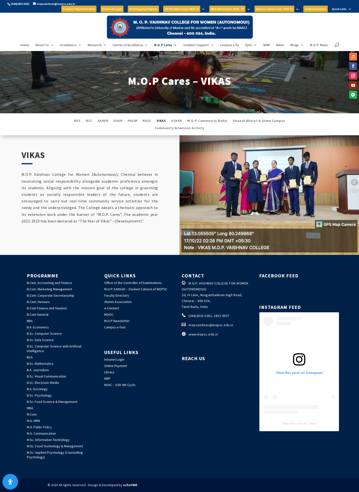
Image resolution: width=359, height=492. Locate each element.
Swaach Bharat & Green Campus (259, 121)
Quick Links (339, 9)
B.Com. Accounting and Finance (49, 283)
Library (109, 372)
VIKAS (161, 121)
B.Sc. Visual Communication (46, 376)
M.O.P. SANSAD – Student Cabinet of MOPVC (135, 289)
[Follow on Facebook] (353, 66)
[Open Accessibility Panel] (10, 482)
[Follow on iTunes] (353, 57)
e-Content (111, 308)
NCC (89, 121)
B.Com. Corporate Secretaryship (50, 295)
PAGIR (132, 121)
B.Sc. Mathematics (40, 363)
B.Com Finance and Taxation (47, 308)
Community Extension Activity (179, 128)
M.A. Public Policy (39, 427)
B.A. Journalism (38, 370)
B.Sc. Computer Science (44, 333)
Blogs (294, 45)
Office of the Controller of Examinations (133, 283)
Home (24, 45)
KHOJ (147, 121)
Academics (68, 45)
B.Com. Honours (38, 302)
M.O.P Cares (163, 45)
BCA (30, 357)
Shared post (292, 423)
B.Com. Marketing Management (49, 289)
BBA (30, 321)
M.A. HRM (33, 421)
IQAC (248, 45)
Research (95, 45)
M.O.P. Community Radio (207, 121)
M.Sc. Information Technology (48, 440)
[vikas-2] (269, 253)
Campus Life (229, 45)
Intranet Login (114, 359)
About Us (42, 45)
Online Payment (115, 366)
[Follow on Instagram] (353, 76)
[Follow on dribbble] (353, 95)
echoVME (130, 485)
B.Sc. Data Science (40, 340)
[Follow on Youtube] (353, 85)
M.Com (32, 414)
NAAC (280, 45)
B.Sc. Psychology (39, 395)
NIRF (266, 45)
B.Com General (37, 314)
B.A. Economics (38, 327)
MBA (30, 408)
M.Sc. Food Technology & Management (55, 446)
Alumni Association (118, 302)
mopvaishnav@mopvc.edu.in (211, 325)
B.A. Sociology (37, 389)
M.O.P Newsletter (117, 321)
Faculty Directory (116, 295)
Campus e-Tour (115, 327)
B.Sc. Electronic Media (43, 382)
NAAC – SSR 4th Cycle (119, 385)
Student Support (196, 45)
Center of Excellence (128, 45)
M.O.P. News (319, 45)
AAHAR (103, 121)
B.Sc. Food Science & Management (52, 401)
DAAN (118, 121)
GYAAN (176, 121)
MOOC (109, 314)
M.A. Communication (41, 433)
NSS (77, 121)
